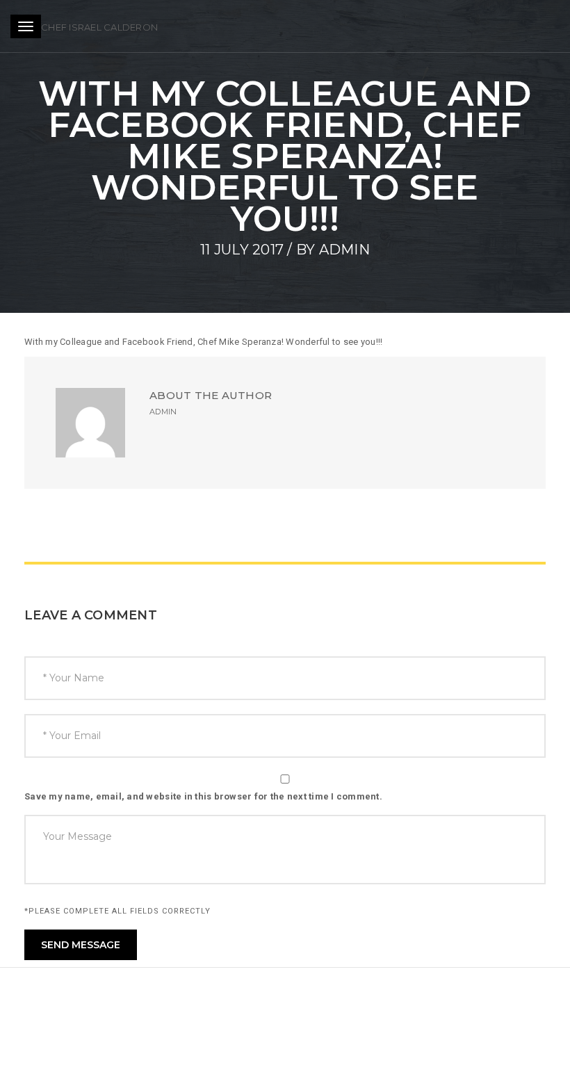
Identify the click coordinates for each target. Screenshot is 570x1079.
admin (344, 249)
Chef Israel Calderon (99, 27)
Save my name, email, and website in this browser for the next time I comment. (203, 796)
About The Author (210, 395)
